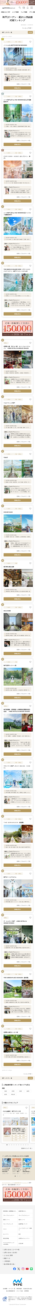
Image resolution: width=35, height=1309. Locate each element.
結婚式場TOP (17, 1182)
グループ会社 (19, 1291)
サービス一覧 (12, 1288)
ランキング (25, 1182)
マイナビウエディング (7, 1182)
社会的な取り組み (27, 1288)
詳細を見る (17, 88)
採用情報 (26, 1291)
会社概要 (5, 1288)
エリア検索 (15, 12)
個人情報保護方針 (10, 1291)
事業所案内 (19, 1288)
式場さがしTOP (5, 12)
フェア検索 (24, 12)
